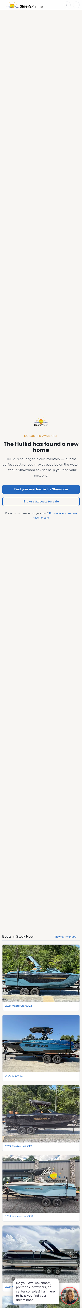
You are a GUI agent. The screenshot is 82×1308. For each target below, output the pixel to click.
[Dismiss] (13, 1279)
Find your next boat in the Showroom (41, 489)
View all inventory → (67, 937)
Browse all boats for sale (41, 501)
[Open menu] (76, 5)
